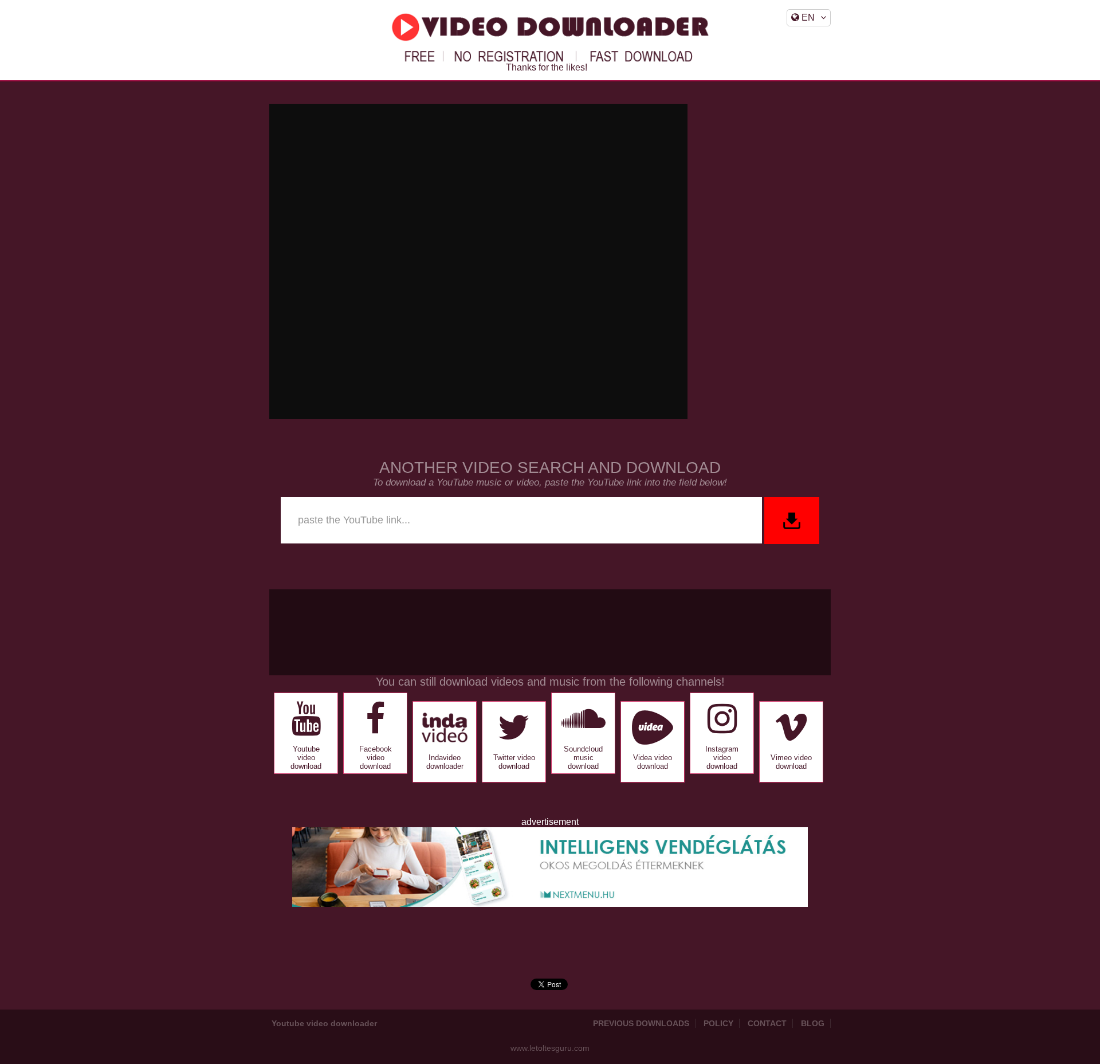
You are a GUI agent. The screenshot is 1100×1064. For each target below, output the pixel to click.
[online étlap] (550, 904)
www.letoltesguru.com (550, 1048)
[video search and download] (790, 520)
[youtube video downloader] (550, 37)
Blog (812, 1023)
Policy (718, 1023)
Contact (767, 1023)
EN (807, 17)
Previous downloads (641, 1023)
